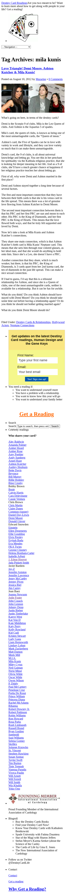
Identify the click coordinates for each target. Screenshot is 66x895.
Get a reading (15, 881)
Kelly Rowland (17, 629)
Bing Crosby (15, 483)
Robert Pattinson (17, 712)
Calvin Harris (15, 492)
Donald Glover (16, 521)
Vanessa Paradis (17, 769)
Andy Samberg (16, 457)
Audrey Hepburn (17, 467)
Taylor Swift (15, 759)
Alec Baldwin (16, 441)
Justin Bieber (15, 610)
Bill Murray (14, 476)
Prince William (16, 696)
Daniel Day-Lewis (18, 514)
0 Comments (56, 79)
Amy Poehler (15, 454)
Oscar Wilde (15, 677)
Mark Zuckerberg (18, 648)
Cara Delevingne (17, 495)
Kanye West (15, 616)
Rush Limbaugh (17, 724)
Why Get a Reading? (27, 889)
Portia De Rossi (17, 693)
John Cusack (15, 600)
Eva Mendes (15, 543)
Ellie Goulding (16, 533)
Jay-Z (11, 568)
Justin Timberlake (18, 613)
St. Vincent (14, 750)
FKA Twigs (15, 546)
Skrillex (12, 744)
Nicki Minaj (15, 670)
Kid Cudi (13, 632)
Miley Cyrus (15, 664)
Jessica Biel (14, 584)
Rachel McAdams (18, 702)
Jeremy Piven (15, 581)
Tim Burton (14, 763)
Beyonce (13, 473)
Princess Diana (16, 699)
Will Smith (14, 782)
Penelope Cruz (16, 689)
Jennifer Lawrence (18, 575)
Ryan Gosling (16, 731)
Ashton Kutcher (17, 463)
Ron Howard (15, 718)
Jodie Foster (15, 597)
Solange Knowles (18, 747)
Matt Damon (15, 651)
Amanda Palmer (17, 444)
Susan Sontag (16, 756)
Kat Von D (14, 619)
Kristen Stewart (17, 635)
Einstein (12, 527)
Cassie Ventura (16, 498)
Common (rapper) (18, 511)
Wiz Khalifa (15, 785)
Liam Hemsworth (18, 642)
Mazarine (41, 79)
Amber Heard (16, 448)
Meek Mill (14, 654)
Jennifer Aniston (17, 572)
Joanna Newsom (17, 594)
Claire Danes (15, 508)
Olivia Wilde (15, 674)
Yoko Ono (14, 788)
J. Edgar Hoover (17, 559)
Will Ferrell (14, 779)
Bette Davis (14, 470)
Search (12, 426)
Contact (12, 875)
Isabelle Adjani (16, 556)
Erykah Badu (15, 540)
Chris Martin (15, 505)
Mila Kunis (14, 661)
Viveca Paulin (16, 772)
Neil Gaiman (15, 667)
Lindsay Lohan (16, 645)
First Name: (25, 355)
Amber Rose (15, 451)
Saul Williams (16, 737)
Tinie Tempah (16, 766)
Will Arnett (14, 775)
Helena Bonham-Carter (21, 553)
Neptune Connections (22, 325)
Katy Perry (14, 626)
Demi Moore (15, 518)
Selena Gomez (16, 740)
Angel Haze (15, 460)
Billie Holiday (16, 479)
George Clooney (17, 549)
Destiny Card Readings (14, 2)
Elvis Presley (15, 537)
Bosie (11, 489)
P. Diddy (13, 683)
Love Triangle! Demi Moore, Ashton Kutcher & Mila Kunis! (27, 70)
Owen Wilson (16, 680)
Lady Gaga (14, 639)
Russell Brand (16, 728)
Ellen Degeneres (17, 530)
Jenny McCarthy (17, 578)
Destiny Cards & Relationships (33, 322)
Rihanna (13, 705)
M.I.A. (12, 658)
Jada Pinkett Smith (18, 562)
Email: (21, 367)
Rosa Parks (14, 721)
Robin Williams (17, 715)
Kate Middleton (17, 623)
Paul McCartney (17, 686)
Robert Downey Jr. (19, 709)
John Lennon (15, 604)
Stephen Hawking (18, 753)
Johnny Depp (15, 607)
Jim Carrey (14, 588)
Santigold (13, 734)
